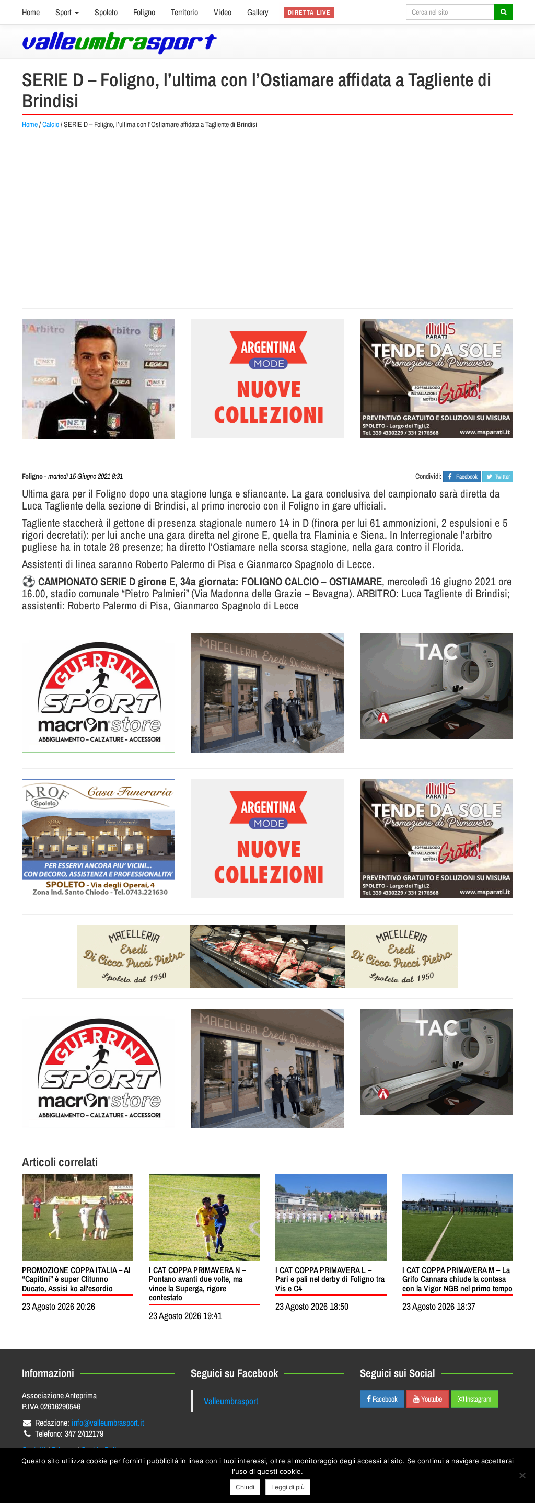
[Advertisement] (267, 225)
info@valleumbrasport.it (108, 1422)
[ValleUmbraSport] (119, 43)
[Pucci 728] (267, 956)
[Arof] (98, 838)
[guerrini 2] (98, 692)
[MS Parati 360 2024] (436, 378)
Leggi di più (288, 1487)
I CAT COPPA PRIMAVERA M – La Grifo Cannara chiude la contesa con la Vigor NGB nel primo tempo (457, 1279)
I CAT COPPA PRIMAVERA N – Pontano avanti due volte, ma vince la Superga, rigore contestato (197, 1283)
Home (31, 12)
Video (222, 12)
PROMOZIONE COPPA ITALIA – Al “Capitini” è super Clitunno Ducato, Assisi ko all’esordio (76, 1279)
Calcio (50, 124)
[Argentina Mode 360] (267, 378)
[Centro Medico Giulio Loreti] (436, 686)
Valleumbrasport (231, 1401)
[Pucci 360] (267, 692)
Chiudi (245, 1487)
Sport (64, 12)
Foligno (144, 12)
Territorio (184, 12)
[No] (522, 1475)
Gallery (258, 12)
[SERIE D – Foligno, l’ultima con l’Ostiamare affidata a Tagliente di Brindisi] (98, 379)
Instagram (478, 1399)
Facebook (384, 1399)
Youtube (431, 1399)
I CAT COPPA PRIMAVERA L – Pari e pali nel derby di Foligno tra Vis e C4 (330, 1279)
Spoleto (106, 12)
